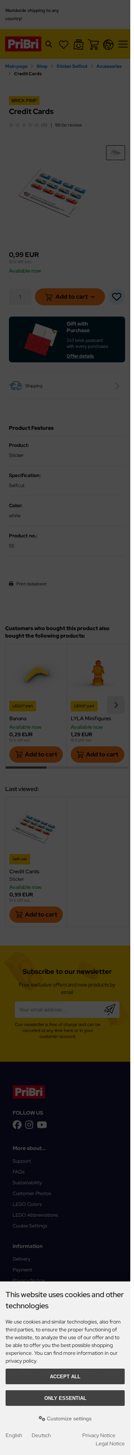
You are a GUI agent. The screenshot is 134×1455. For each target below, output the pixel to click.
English (14, 1435)
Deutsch (41, 1435)
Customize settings (68, 1418)
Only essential (65, 1398)
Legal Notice (110, 1443)
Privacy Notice (98, 1435)
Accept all (65, 1376)
